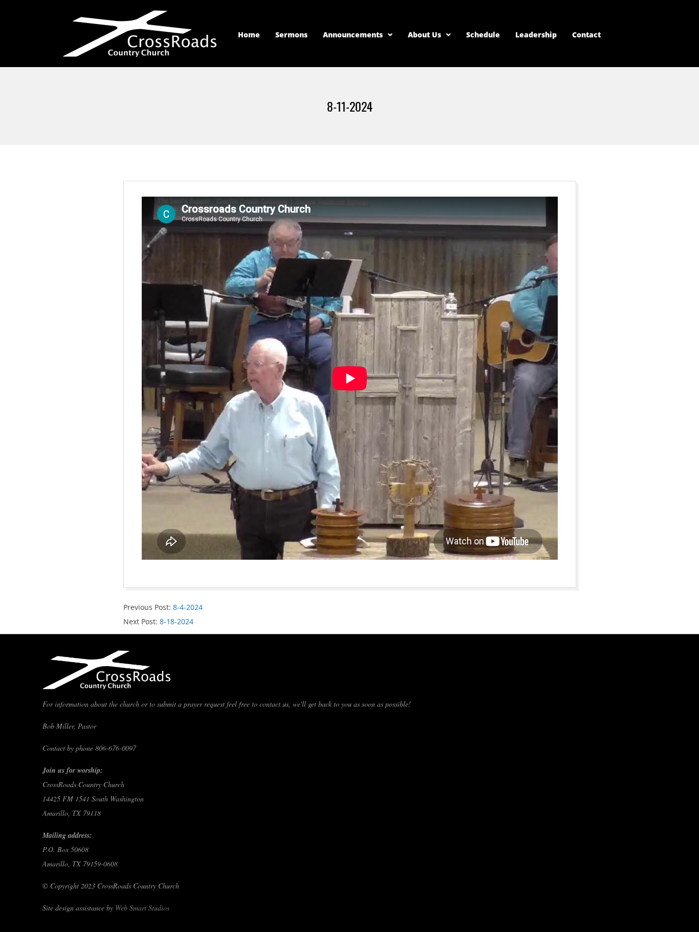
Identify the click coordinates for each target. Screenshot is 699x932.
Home (249, 34)
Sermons (291, 34)
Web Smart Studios (142, 908)
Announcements (353, 34)
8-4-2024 (188, 607)
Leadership (536, 34)
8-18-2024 (176, 621)
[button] (357, 35)
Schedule (483, 34)
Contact (586, 34)
